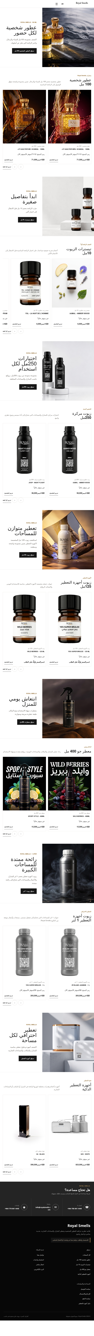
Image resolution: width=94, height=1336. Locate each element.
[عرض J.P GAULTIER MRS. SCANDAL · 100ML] (69, 116)
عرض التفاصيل (53, 160)
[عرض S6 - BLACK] (24, 1121)
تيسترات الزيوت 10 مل (83, 1264)
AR (62, 4)
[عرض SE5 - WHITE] (69, 1121)
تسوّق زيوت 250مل (28, 387)
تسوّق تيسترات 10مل (27, 220)
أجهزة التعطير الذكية (84, 1274)
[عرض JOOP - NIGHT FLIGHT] (24, 450)
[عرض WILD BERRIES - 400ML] (69, 784)
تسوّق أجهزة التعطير (27, 1058)
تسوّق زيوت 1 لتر (28, 891)
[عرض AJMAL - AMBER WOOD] (71, 283)
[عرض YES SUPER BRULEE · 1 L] (24, 952)
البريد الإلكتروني (39, 1269)
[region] (47, 127)
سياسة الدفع (86, 1299)
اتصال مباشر (40, 1264)
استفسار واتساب (38, 1260)
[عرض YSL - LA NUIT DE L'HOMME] (30, 283)
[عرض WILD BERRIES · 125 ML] (24, 619)
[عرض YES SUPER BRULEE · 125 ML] (69, 619)
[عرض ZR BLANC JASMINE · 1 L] (69, 952)
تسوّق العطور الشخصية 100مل (24, 51)
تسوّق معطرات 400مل (27, 722)
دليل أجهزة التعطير (84, 1303)
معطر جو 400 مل (85, 1269)
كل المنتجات (86, 1255)
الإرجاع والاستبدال (84, 1294)
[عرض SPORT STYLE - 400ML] (24, 784)
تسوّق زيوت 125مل (28, 555)
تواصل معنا (40, 1255)
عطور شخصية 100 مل (83, 1260)
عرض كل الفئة (7, 167)
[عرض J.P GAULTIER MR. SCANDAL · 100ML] (24, 116)
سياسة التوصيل (85, 1289)
